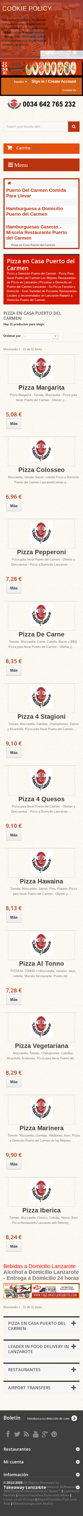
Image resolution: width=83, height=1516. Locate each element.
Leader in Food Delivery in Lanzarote (38, 1349)
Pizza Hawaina (41, 881)
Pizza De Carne (41, 634)
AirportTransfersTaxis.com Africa (44, 1495)
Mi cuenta (13, 1462)
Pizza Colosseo (41, 469)
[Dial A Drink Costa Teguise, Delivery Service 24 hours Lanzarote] (41, 1291)
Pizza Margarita (41, 387)
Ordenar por (12, 336)
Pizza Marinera (42, 1128)
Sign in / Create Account (54, 81)
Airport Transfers (29, 1387)
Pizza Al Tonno (41, 963)
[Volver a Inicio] (9, 183)
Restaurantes (24, 1369)
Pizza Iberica (41, 1210)
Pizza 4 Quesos (41, 799)
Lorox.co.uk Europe (19, 1499)
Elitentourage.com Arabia (33, 1503)
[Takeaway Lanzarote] (41, 104)
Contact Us (69, 90)
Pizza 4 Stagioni (42, 716)
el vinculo (21, 45)
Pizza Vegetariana (41, 1045)
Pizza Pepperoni (41, 552)
